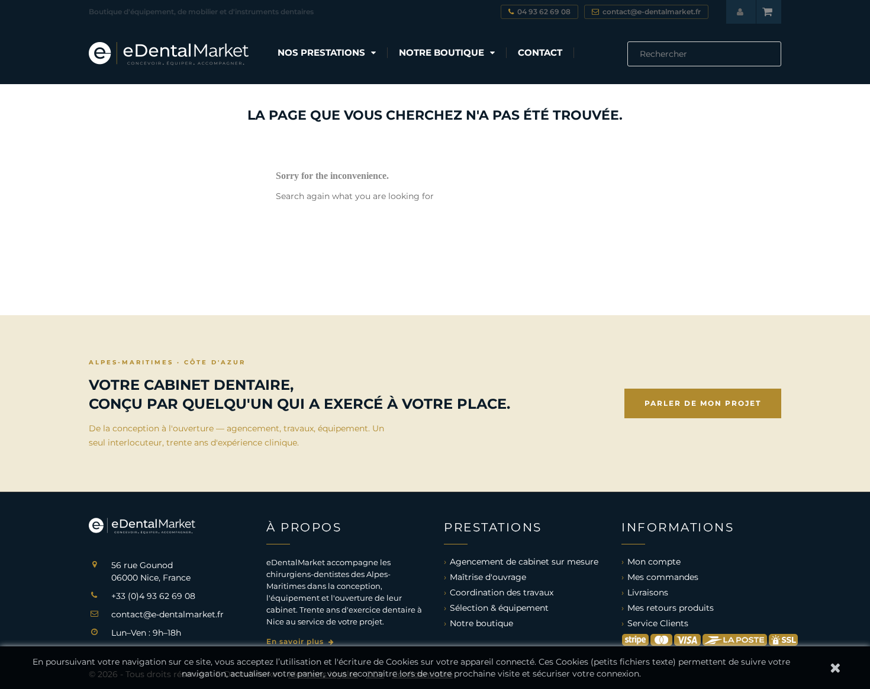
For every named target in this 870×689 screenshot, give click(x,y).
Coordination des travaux (501, 592)
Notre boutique (481, 623)
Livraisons (647, 592)
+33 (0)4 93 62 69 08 (153, 596)
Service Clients (657, 623)
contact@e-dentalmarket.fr (167, 614)
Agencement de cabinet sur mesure (524, 561)
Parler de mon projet (703, 403)
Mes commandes (662, 577)
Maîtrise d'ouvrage (488, 577)
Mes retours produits (670, 608)
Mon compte (654, 561)
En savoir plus (296, 641)
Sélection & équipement (499, 608)
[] (776, 62)
